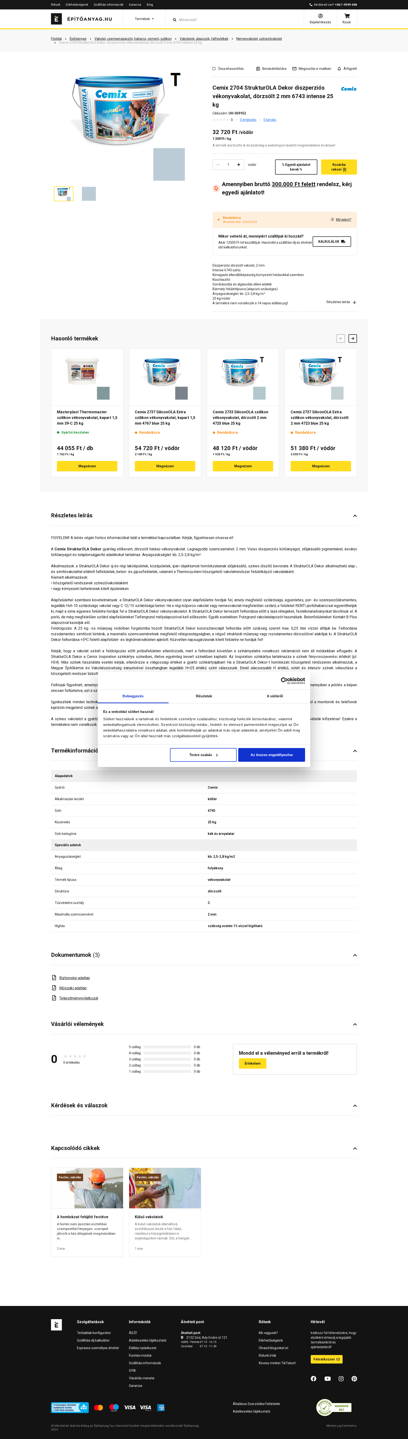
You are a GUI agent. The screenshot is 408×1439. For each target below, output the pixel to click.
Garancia (135, 4)
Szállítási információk (108, 4)
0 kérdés (270, 120)
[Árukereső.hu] (334, 1407)
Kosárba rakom (338, 167)
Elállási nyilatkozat (142, 1348)
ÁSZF (133, 1333)
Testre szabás (200, 755)
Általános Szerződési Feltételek (256, 1404)
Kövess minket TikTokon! (277, 1363)
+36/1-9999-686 (346, 4)
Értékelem (253, 1063)
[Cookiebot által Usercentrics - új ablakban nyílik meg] (284, 680)
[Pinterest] (354, 1379)
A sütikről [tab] (275, 696)
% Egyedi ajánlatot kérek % (296, 167)
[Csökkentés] (218, 165)
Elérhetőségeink (77, 4)
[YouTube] (327, 1379)
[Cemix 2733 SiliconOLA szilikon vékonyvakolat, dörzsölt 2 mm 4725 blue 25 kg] (243, 377)
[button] (144, 18)
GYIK (132, 1370)
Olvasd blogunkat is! (273, 1348)
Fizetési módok (140, 1355)
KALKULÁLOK (328, 241)
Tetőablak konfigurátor (94, 1333)
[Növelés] (239, 165)
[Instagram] (341, 1379)
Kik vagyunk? (268, 1333)
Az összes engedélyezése (272, 755)
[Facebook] (313, 1379)
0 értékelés (248, 120)
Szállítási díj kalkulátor (93, 1340)
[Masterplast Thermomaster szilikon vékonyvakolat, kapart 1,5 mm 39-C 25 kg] (87, 377)
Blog (150, 4)
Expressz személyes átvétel (98, 1348)
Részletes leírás (338, 302)
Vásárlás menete (141, 1378)
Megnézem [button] (87, 466)
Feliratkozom (325, 1359)
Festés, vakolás (70, 1177)
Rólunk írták (267, 1355)
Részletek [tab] (204, 696)
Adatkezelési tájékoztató (147, 1340)
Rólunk (55, 4)
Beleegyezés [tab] (133, 696)
